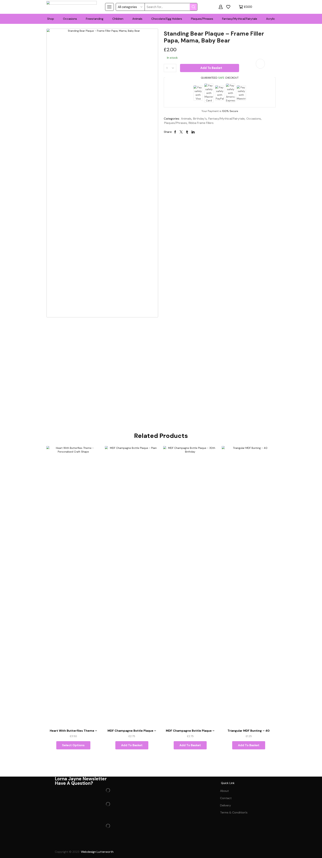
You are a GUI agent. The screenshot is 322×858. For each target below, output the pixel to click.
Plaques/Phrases (202, 19)
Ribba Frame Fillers (201, 123)
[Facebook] (59, 843)
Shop (50, 19)
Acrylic (270, 19)
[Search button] (193, 7)
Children (117, 19)
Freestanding (94, 19)
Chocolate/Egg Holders (166, 19)
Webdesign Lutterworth (97, 852)
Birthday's (200, 119)
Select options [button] (73, 745)
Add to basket (211, 68)
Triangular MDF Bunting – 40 (249, 731)
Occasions (70, 19)
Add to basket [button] (132, 745)
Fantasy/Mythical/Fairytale (239, 19)
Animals (137, 19)
